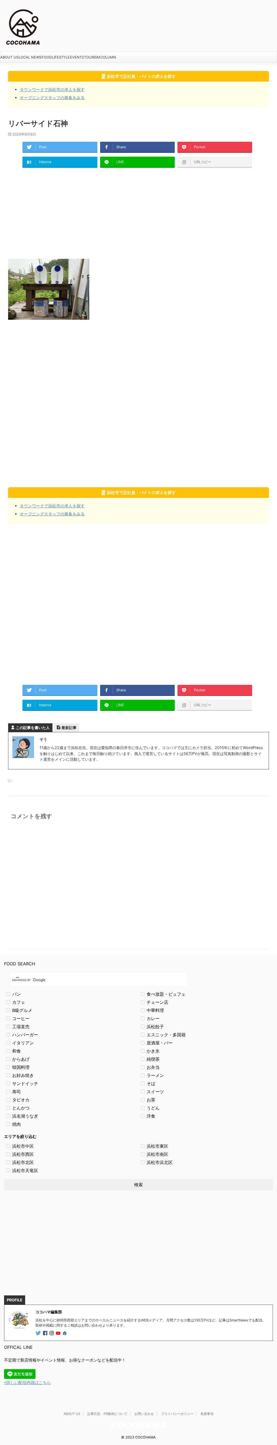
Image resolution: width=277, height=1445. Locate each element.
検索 (138, 1184)
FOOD (47, 57)
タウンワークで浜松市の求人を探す (52, 89)
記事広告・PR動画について (107, 1414)
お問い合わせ (144, 1414)
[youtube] (58, 1333)
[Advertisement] (138, 213)
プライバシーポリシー (177, 1414)
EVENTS (77, 57)
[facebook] (45, 1333)
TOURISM (92, 57)
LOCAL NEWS (30, 57)
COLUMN (108, 57)
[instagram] (52, 1333)
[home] (65, 1333)
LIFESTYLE (61, 57)
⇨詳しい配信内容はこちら (27, 1382)
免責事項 (206, 1414)
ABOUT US (9, 57)
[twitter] (38, 1333)
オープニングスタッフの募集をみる (52, 97)
